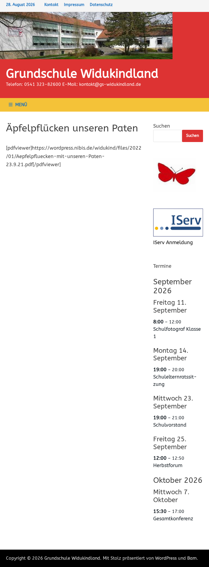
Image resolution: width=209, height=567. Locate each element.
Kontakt (51, 4)
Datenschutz (101, 4)
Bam (192, 558)
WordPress (166, 558)
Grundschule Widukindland (82, 74)
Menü (21, 104)
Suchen (161, 126)
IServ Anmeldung (173, 242)
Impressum (74, 4)
